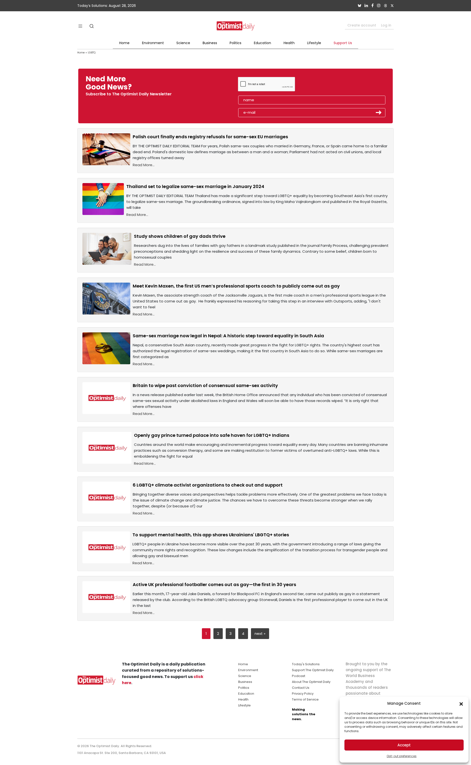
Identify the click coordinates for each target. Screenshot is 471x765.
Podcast (298, 676)
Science (183, 42)
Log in (386, 25)
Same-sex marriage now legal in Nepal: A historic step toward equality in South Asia (228, 336)
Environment (153, 42)
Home (124, 42)
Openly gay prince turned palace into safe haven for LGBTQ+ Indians (211, 435)
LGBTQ (91, 52)
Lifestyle (314, 42)
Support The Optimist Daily (313, 670)
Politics (235, 42)
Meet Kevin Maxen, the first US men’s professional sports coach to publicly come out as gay (236, 286)
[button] (461, 703)
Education (262, 42)
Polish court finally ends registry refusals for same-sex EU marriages (210, 137)
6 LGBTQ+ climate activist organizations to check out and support (208, 485)
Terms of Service (305, 699)
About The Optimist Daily (311, 681)
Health (289, 42)
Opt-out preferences (402, 756)
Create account (361, 25)
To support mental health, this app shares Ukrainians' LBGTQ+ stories (210, 535)
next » (260, 633)
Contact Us (300, 687)
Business (210, 42)
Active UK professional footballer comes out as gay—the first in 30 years (214, 584)
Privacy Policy (303, 693)
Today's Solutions (306, 664)
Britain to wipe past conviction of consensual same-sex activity (205, 385)
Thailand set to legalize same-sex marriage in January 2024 (195, 186)
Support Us (343, 42)
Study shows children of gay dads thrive (179, 236)
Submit (379, 112)
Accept (404, 745)
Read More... (144, 164)
